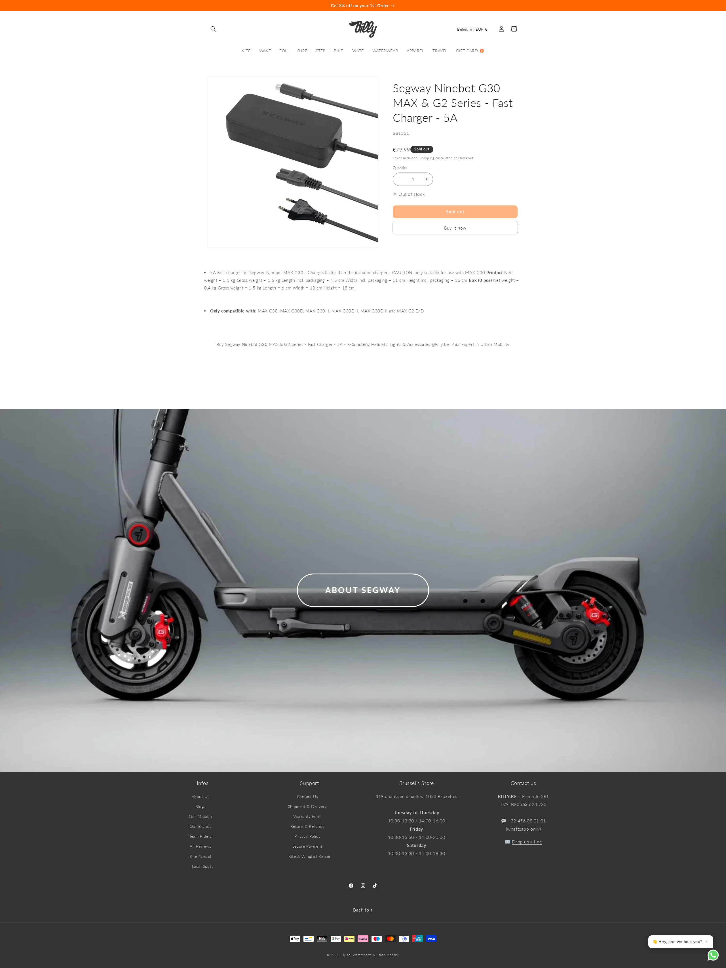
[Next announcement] (588, 5)
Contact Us (307, 796)
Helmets (379, 344)
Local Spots (203, 866)
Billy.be (345, 955)
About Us (201, 796)
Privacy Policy (307, 836)
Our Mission (200, 816)
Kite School (200, 856)
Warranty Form (307, 816)
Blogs (200, 806)
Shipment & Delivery (307, 806)
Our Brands (201, 826)
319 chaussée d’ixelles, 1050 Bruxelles (416, 796)
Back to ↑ (363, 909)
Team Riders (200, 836)
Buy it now (455, 227)
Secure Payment (307, 846)
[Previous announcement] (138, 5)
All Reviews (200, 846)
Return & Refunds (307, 826)
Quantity (400, 167)
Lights (396, 344)
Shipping (427, 158)
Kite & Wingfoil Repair (309, 856)
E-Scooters (358, 344)
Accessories (418, 344)
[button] (213, 29)
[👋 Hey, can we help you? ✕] (717, 959)
